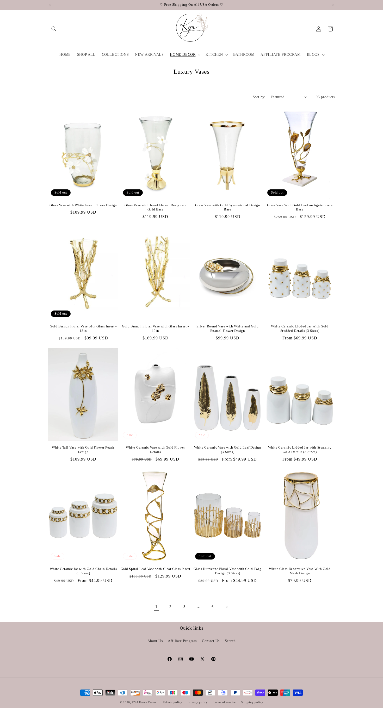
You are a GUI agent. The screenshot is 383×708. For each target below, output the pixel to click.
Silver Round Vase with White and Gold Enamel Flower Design (227, 328)
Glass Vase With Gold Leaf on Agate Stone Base (300, 207)
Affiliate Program (182, 641)
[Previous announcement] (50, 5)
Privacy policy (198, 702)
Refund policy (172, 702)
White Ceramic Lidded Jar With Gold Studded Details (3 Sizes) (299, 328)
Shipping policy (252, 702)
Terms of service (224, 702)
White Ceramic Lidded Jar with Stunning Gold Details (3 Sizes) (300, 449)
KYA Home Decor (144, 702)
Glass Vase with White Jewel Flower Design (83, 205)
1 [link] (156, 606)
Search (230, 641)
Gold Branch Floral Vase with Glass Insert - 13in (83, 328)
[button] (54, 29)
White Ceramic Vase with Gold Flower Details (155, 449)
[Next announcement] (333, 5)
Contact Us (211, 641)
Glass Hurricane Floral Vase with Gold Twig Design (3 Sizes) (227, 571)
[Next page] (226, 607)
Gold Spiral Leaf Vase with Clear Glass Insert (155, 569)
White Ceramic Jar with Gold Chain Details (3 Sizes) (83, 571)
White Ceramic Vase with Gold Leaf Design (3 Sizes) (227, 449)
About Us (155, 641)
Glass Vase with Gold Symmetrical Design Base (227, 207)
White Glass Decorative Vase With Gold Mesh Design (299, 571)
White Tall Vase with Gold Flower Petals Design (83, 449)
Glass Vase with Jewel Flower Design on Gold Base (156, 207)
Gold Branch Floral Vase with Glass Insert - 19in (155, 328)
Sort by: (259, 97)
